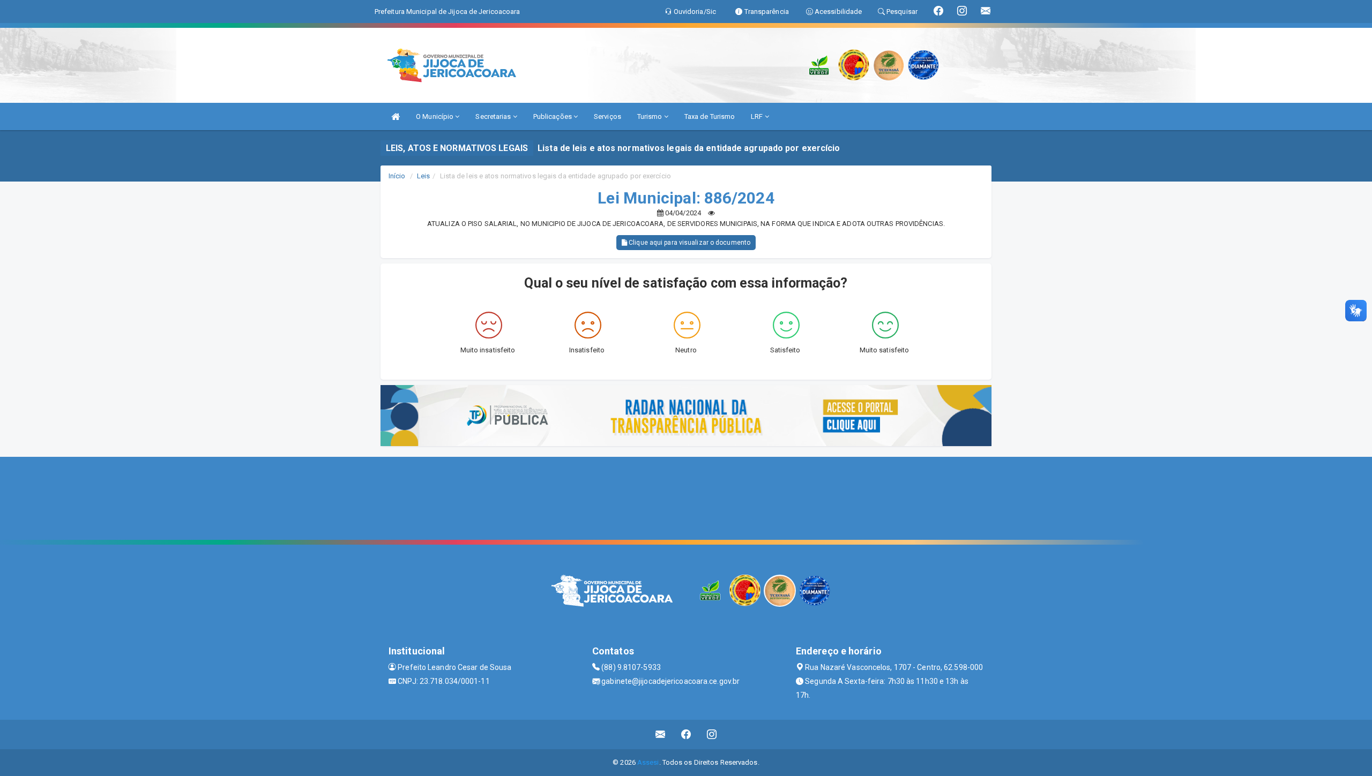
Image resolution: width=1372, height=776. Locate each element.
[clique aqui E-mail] (660, 734)
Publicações (553, 116)
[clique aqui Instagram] (712, 734)
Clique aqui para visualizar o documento (688, 242)
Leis (423, 176)
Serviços (607, 116)
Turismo (650, 116)
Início (397, 176)
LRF (757, 116)
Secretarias (493, 116)
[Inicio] (395, 116)
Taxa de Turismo (709, 116)
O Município (435, 116)
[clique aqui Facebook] (686, 734)
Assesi (648, 762)
